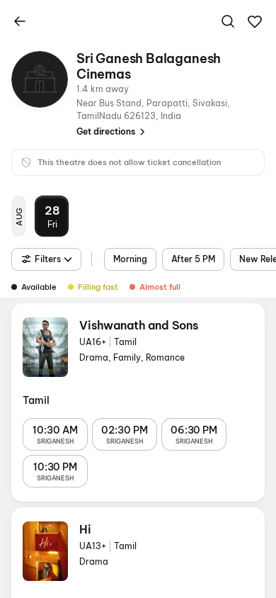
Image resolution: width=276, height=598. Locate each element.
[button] (255, 22)
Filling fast (98, 287)
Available (39, 287)
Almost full (159, 287)
